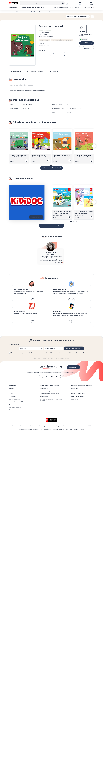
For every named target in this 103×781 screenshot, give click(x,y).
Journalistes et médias (77, 396)
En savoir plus (37, 358)
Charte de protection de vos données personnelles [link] (52, 426)
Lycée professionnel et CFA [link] (16, 401)
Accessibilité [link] (88, 426)
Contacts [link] (76, 429)
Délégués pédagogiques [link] (25, 429)
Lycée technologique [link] (14, 399)
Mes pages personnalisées (61, 7)
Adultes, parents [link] (44, 396)
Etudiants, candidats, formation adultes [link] (49, 393)
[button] (22, 45)
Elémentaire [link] (12, 391)
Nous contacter (75, 7)
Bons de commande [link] (46, 429)
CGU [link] (67, 429)
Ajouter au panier (85, 43)
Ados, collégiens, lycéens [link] (46, 391)
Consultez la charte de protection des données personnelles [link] (55, 358)
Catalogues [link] (36, 429)
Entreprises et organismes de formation (82, 385)
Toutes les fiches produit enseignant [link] (18, 410)
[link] (32, 298)
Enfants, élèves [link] (44, 388)
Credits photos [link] (33, 426)
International (74, 399)
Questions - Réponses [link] (58, 429)
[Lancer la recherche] (63, 3)
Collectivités (74, 388)
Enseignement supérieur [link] (15, 407)
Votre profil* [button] (23, 348)
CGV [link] (71, 429)
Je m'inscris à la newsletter (73, 348)
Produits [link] (82, 429)
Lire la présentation (56, 54)
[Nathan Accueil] (13, 3)
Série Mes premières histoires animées (62, 40)
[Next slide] (94, 146)
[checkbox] (9, 353)
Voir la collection (35, 217)
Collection (55, 71)
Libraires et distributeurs (78, 393)
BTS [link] (10, 404)
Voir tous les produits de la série (50, 168)
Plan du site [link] (15, 426)
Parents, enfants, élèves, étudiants (49, 385)
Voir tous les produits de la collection (50, 226)
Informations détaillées (36, 71)
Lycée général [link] (12, 396)
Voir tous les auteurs (44, 45)
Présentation (17, 71)
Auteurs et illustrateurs (77, 391)
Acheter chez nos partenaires (86, 47)
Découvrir (57, 262)
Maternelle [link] (11, 388)
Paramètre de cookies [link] (72, 426)
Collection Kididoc (44, 40)
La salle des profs (87, 7)
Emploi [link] (81, 426)
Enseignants (12, 385)
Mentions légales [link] (24, 426)
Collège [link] (11, 393)
